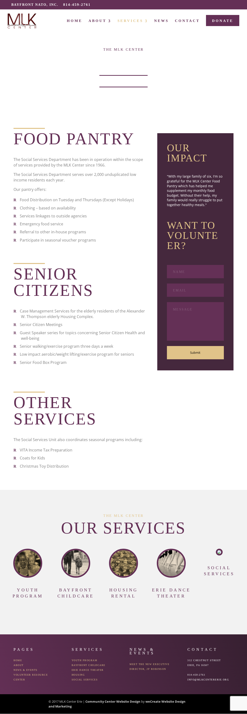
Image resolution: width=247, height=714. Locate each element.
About (97, 21)
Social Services (85, 679)
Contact (187, 21)
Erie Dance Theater (88, 670)
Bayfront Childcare (88, 665)
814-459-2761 (77, 5)
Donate (222, 21)
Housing (78, 674)
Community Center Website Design (112, 701)
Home (74, 21)
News (161, 21)
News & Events (26, 670)
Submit (195, 352)
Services (130, 21)
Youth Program (84, 660)
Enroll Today (123, 81)
